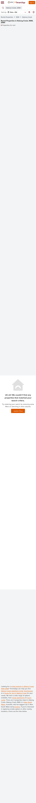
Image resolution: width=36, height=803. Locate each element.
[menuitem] (16, 12)
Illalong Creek (27, 17)
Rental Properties (7, 17)
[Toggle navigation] (2, 2)
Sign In (32, 2)
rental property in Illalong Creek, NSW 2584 (17, 687)
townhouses (28, 691)
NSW (17, 17)
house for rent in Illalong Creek (15, 693)
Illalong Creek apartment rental (12, 691)
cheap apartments (18, 698)
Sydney (17, 707)
